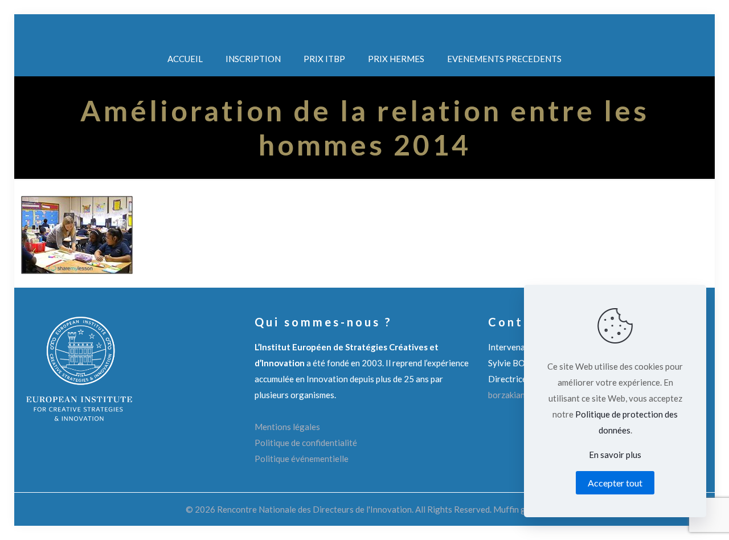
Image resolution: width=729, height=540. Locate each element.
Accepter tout (615, 482)
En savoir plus (615, 454)
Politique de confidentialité (306, 442)
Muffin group (518, 509)
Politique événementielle (302, 458)
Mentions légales (287, 427)
